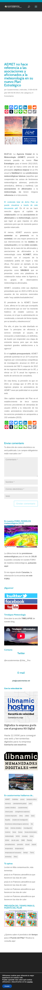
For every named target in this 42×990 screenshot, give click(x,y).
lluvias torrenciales (31, 832)
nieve (31, 836)
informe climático (16, 828)
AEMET (7, 799)
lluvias (20, 832)
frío (32, 824)
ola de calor (15, 840)
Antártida (15, 799)
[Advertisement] (21, 40)
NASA (18, 836)
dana (32, 816)
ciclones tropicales (11, 816)
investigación (28, 828)
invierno (7, 832)
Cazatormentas (12, 90)
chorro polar (9, 812)
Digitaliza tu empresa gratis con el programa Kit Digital (20, 727)
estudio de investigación (20, 820)
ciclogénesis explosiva (22, 812)
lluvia (14, 832)
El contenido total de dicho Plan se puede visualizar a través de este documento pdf (21, 205)
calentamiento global (19, 803)
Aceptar (7, 986)
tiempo (25, 852)
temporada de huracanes (13, 852)
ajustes (30, 982)
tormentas (8, 857)
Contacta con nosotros (15, 745)
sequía (34, 844)
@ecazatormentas (11, 660)
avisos (22, 799)
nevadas (25, 836)
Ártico (15, 857)
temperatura (9, 848)
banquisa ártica (32, 799)
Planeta (29, 840)
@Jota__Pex (25, 660)
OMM (23, 840)
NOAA (7, 840)
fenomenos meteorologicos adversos (17, 824)
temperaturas (19, 848)
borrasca (8, 803)
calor (30, 803)
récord (27, 844)
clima (21, 816)
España (7, 820)
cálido (27, 816)
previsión (20, 844)
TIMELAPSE (27, 618)
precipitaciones (10, 844)
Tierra (32, 852)
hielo (6, 828)
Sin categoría (26, 93)
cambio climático (10, 807)
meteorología (9, 836)
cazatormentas (22, 807)
